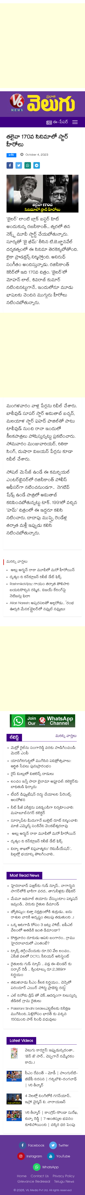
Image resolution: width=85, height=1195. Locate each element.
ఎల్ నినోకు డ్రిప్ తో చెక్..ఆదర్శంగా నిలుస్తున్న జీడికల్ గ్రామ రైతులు (44, 999)
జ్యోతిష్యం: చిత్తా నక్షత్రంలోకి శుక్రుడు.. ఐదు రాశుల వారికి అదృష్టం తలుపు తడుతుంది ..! (42, 915)
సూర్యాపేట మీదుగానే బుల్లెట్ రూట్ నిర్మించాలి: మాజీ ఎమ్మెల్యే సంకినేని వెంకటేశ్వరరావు (44, 824)
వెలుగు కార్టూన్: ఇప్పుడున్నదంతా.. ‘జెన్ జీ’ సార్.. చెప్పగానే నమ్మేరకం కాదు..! (49, 1057)
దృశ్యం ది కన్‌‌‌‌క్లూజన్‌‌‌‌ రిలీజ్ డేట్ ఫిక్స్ (35, 577)
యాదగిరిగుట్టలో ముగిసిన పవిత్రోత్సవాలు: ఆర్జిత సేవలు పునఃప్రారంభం (41, 764)
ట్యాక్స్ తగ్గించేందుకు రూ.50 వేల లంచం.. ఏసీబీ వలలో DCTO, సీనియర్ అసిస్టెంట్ (41, 954)
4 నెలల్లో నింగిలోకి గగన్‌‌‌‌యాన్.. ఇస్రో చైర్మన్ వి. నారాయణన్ (48, 1099)
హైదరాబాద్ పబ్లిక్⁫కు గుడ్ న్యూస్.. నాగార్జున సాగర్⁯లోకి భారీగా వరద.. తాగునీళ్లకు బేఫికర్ (43, 889)
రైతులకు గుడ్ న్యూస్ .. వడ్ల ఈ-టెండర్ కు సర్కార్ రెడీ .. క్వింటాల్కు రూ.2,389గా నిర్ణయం (41, 970)
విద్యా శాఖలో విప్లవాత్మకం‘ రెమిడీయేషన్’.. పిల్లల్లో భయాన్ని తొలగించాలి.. (41, 852)
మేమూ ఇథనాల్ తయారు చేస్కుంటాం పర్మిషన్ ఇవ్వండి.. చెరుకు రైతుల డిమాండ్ (44, 902)
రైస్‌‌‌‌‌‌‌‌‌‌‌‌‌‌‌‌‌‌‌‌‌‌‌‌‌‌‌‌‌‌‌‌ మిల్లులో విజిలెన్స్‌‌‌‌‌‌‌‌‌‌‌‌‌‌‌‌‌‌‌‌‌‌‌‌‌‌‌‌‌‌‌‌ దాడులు (32, 774)
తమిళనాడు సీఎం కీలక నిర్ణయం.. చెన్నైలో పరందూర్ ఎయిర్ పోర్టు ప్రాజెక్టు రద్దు (41, 986)
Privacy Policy (64, 1176)
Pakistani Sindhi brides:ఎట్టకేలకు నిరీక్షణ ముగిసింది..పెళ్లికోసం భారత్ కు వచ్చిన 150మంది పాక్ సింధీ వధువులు (40, 1014)
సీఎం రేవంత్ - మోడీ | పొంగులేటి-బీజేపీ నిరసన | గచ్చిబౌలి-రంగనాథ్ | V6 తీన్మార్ (51, 1079)
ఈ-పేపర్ (60, 122)
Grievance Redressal (33, 1182)
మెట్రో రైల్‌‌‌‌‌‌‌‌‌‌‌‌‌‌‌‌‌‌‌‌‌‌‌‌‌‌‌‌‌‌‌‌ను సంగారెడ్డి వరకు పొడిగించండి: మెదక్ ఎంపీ (43, 751)
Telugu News (64, 1182)
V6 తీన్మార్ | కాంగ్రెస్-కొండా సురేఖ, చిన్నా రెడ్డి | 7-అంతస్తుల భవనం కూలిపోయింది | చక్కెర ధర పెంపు (51, 1119)
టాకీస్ (11, 155)
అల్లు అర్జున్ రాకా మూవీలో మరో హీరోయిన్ (42, 570)
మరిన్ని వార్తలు (66, 736)
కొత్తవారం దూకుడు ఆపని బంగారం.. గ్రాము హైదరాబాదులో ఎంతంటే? (43, 941)
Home (22, 1176)
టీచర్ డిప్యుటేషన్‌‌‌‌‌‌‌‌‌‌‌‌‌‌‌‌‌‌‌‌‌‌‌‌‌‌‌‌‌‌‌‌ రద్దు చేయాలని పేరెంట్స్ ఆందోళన (41, 798)
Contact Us (40, 1176)
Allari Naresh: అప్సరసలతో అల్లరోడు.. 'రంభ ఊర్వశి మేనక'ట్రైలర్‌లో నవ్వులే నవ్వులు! (42, 606)
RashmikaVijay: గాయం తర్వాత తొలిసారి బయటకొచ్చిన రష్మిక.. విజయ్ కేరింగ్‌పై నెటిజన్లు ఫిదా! (39, 590)
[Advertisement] (42, 45)
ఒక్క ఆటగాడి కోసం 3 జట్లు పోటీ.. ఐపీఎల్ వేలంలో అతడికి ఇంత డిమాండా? (42, 928)
